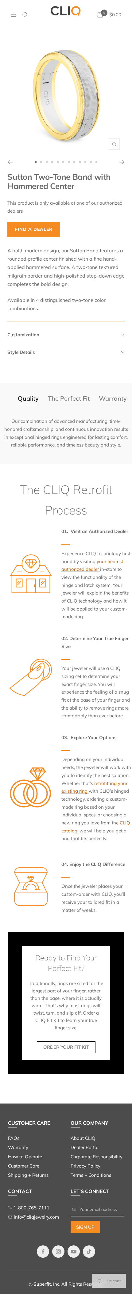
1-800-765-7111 (30, 1208)
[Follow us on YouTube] (74, 1252)
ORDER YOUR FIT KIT (66, 1047)
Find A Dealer (33, 229)
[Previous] (10, 162)
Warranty (113, 398)
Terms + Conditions (91, 1175)
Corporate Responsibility (96, 1157)
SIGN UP (85, 1227)
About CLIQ (83, 1138)
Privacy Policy (85, 1166)
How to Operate (25, 1157)
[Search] (25, 15)
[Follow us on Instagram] (58, 1252)
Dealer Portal (85, 1147)
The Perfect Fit (69, 398)
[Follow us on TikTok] (89, 1252)
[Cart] (100, 15)
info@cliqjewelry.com (36, 1217)
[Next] (122, 162)
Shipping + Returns (28, 1175)
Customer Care (23, 1166)
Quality (28, 398)
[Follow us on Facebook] (43, 1252)
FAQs (13, 1138)
